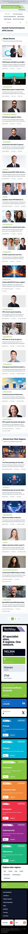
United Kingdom (16, 874)
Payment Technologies (18, 19)
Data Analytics (20, 16)
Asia (5, 871)
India (16, 871)
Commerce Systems (18, 14)
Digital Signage (7, 19)
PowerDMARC (4, 932)
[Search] (20, 22)
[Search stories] (26, 885)
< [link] (9, 618)
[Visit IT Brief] (9, 804)
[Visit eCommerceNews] (9, 762)
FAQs (4, 905)
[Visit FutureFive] (9, 783)
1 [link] (12, 618)
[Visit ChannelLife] (9, 742)
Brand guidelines (7, 892)
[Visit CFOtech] (9, 721)
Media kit (12, 735)
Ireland (21, 871)
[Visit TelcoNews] (9, 846)
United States (7, 878)
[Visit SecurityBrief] (9, 825)
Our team (5, 912)
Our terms (5, 915)
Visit (5, 735)
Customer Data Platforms (10, 16)
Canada (10, 871)
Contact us (6, 895)
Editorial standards (8, 902)
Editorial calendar (7, 899)
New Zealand (7, 874)
